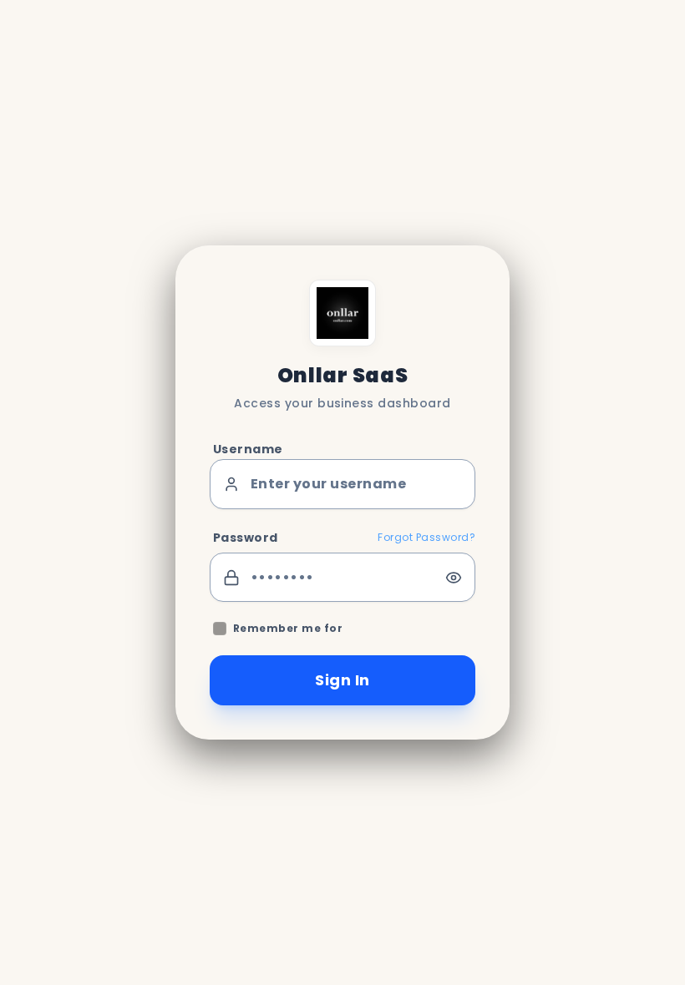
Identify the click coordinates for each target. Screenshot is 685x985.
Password (245, 537)
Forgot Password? (426, 537)
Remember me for (287, 628)
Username (248, 449)
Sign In (342, 679)
